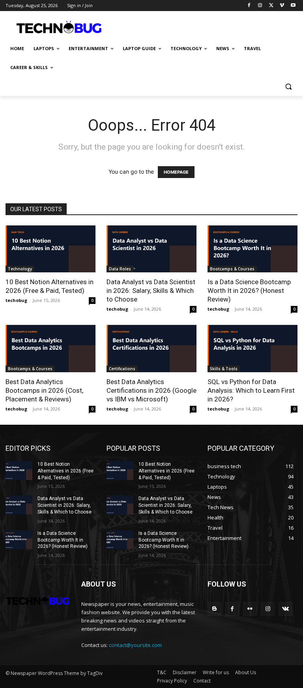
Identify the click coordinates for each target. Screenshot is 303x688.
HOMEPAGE (176, 172)
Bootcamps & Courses (232, 269)
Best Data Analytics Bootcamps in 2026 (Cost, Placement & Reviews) (44, 390)
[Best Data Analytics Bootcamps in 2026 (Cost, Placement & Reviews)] (50, 348)
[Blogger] (214, 609)
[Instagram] (260, 5)
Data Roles (120, 269)
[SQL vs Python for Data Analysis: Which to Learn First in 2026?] (252, 348)
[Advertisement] (205, 26)
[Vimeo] (281, 5)
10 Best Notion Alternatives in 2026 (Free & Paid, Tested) (65, 470)
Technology (20, 269)
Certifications (122, 368)
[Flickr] (250, 609)
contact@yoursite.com (135, 645)
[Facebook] (249, 5)
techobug (16, 300)
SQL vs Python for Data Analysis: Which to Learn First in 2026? (251, 390)
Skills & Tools (224, 368)
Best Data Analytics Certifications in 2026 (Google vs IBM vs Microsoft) (151, 390)
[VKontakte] (285, 609)
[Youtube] (292, 5)
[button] (288, 86)
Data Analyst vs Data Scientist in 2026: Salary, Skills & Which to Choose (151, 290)
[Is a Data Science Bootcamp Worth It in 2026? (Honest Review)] (252, 249)
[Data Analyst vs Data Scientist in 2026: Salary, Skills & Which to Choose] (151, 249)
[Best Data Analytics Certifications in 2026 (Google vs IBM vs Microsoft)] (151, 348)
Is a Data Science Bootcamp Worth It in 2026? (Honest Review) (249, 290)
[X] (271, 5)
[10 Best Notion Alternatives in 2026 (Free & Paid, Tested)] (50, 249)
